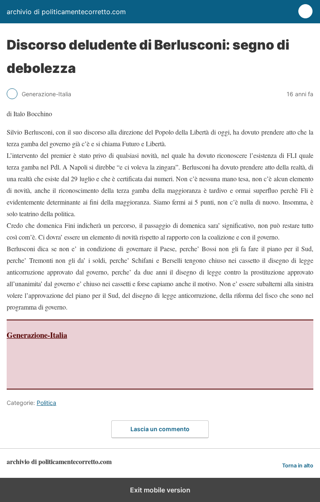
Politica (46, 402)
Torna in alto (297, 465)
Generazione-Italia (37, 334)
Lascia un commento (160, 428)
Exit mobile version (160, 490)
